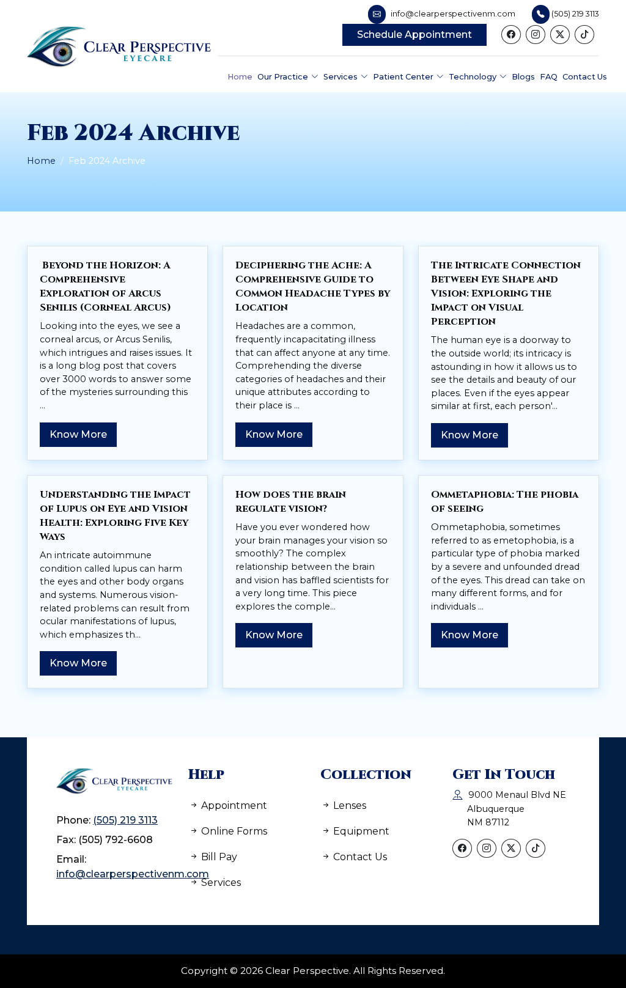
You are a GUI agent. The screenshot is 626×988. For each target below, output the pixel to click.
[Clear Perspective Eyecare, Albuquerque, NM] (123, 46)
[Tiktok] (584, 34)
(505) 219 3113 (125, 820)
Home (41, 160)
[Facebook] (511, 34)
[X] (560, 34)
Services (220, 882)
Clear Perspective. (308, 970)
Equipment (360, 831)
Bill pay (218, 857)
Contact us (359, 857)
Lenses (348, 805)
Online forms (233, 831)
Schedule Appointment (414, 34)
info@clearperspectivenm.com (132, 874)
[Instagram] (535, 34)
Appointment (233, 805)
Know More (78, 434)
